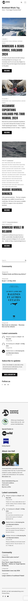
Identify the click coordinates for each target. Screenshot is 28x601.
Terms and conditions (8, 483)
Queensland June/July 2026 (11, 571)
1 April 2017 (4, 222)
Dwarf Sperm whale (10, 168)
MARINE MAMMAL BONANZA (12, 191)
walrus (3, 186)
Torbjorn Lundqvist (11, 337)
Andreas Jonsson (10, 535)
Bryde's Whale (22, 164)
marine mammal (23, 174)
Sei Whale (4, 182)
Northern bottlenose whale (16, 176)
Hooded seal (14, 172)
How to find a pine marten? (10, 557)
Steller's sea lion (20, 184)
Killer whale (4, 174)
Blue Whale (10, 164)
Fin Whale (23, 168)
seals (21, 180)
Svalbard (3, 43)
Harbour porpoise (18, 170)
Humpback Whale (20, 172)
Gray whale (4, 170)
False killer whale (17, 168)
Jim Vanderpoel (10, 344)
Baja (14, 162)
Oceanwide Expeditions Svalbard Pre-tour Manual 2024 (13, 112)
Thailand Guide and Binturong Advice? (14, 274)
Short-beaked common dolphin (12, 182)
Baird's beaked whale (9, 162)
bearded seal (18, 162)
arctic (3, 162)
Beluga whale (4, 164)
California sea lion (5, 166)
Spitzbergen (20, 41)
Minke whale (4, 176)
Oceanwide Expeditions (16, 100)
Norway (10, 41)
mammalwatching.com (17, 591)
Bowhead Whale (5, 41)
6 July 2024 (4, 39)
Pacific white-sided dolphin (16, 178)
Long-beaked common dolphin (13, 174)
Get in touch (5, 485)
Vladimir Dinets (10, 351)
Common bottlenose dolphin (15, 166)
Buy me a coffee (6, 487)
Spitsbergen (14, 41)
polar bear (23, 100)
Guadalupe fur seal (10, 170)
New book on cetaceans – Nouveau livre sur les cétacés (13, 326)
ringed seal (17, 180)
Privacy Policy (5, 593)
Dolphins (3, 168)
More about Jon (6, 476)
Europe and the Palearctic (12, 222)
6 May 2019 (4, 160)
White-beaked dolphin (12, 186)
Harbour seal (4, 172)
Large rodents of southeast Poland (13, 576)
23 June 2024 (4, 98)
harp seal (9, 172)
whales (6, 186)
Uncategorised (10, 160)
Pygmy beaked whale (10, 180)
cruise (10, 100)
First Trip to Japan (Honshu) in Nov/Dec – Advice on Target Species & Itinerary (13, 564)
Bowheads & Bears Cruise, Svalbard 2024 (13, 50)
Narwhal (9, 176)
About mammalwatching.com (10, 481)
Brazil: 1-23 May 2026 (9, 281)
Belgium (3, 224)
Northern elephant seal (6, 178)
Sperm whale (14, 184)
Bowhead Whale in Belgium (13, 229)
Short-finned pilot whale (6, 184)
